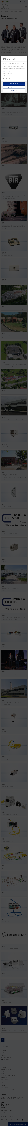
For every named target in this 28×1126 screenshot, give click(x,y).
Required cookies (8, 73)
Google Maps (7, 78)
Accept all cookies (14, 83)
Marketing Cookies (8, 76)
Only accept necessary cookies (14, 87)
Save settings (14, 90)
